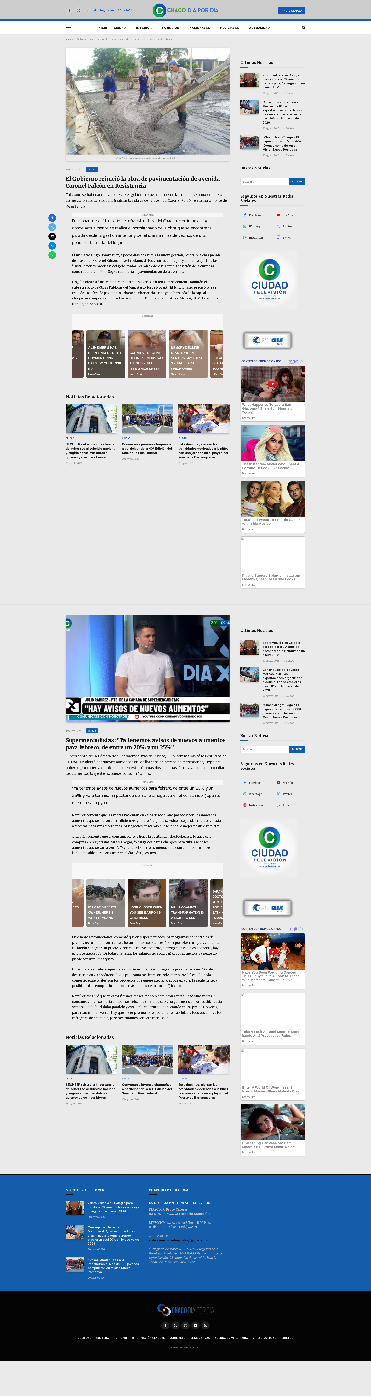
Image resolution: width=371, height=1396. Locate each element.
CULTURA (102, 1337)
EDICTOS (287, 1337)
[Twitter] (52, 227)
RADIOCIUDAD (291, 10)
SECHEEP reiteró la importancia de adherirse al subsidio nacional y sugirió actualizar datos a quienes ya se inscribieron (91, 450)
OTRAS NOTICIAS (265, 1337)
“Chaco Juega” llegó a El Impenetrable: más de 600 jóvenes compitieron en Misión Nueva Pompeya (282, 143)
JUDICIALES (178, 1337)
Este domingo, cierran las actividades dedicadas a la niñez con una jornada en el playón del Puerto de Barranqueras (203, 450)
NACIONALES (199, 27)
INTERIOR (144, 27)
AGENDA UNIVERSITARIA (231, 1337)
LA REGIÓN (170, 27)
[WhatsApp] (52, 255)
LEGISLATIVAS (200, 1337)
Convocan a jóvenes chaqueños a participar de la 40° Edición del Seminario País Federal (147, 448)
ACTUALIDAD (259, 27)
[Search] (303, 27)
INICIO (102, 27)
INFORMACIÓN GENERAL (148, 1337)
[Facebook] (52, 218)
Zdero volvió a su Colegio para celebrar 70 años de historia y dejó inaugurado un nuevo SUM (284, 81)
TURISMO (120, 1337)
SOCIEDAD (84, 1337)
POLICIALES (229, 27)
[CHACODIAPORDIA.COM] (185, 10)
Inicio (68, 39)
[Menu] (68, 27)
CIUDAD (120, 27)
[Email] (52, 236)
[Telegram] (52, 246)
